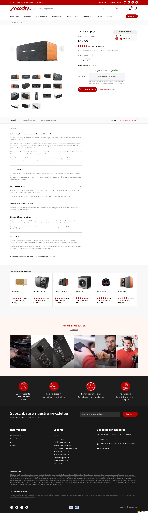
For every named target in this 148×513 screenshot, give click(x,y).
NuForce (62, 480)
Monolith (128, 479)
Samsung (21, 482)
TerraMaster (120, 482)
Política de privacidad (61, 461)
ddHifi (76, 477)
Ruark (16, 482)
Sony (79, 482)
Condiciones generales (61, 458)
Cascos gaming (74, 495)
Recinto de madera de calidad (21, 204)
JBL (41, 479)
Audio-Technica (64, 475)
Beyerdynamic (88, 475)
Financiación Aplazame (61, 454)
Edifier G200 (101, 291)
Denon (56, 477)
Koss (55, 479)
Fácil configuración (17, 186)
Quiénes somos (15, 436)
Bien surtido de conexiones (21, 217)
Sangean (27, 482)
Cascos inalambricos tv (87, 495)
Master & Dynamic (93, 479)
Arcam (23, 475)
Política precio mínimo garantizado (65, 448)
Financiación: (82, 77)
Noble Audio (49, 480)
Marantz (79, 479)
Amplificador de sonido (27, 495)
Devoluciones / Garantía (62, 442)
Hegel (16, 479)
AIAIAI (18, 475)
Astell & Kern (29, 475)
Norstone (57, 480)
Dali (42, 477)
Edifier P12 (122, 291)
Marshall (85, 479)
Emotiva (99, 477)
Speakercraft (94, 482)
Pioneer (91, 480)
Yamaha (54, 484)
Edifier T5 (79, 291)
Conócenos (74, 330)
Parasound (80, 480)
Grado (12, 479)
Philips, (87, 480)
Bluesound (97, 475)
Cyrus (38, 477)
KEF (48, 479)
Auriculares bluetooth (112, 495)
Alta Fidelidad (31, 497)
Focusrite (128, 477)
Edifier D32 (16, 291)
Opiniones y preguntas (48, 120)
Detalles (14, 120)
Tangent (109, 482)
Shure (58, 482)
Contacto (13, 445)
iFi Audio (34, 479)
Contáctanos (52, 256)
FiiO (108, 477)
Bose (102, 475)
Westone (40, 484)
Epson (105, 477)
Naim (38, 480)
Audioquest (55, 475)
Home (12, 22)
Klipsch (51, 479)
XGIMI (50, 484)
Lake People (61, 479)
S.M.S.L (53, 482)
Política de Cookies (60, 464)
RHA (131, 480)
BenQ (82, 475)
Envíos (56, 436)
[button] (83, 46)
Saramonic (34, 482)
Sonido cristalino (16, 169)
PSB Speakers (106, 480)
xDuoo (46, 484)
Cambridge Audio (118, 475)
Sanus (62, 482)
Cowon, (21, 477)
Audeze (36, 475)
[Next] (61, 49)
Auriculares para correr (54, 495)
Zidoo (60, 484)
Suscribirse (130, 414)
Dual (79, 477)
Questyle (114, 480)
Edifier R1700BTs (61, 291)
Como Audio (27, 477)
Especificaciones (29, 120)
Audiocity (41, 475)
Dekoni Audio (63, 477)
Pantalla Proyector (20, 497)
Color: (80, 55)
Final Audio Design (115, 477)
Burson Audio (109, 475)
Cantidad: (81, 60)
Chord (16, 477)
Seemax (40, 482)
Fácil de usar (15, 236)
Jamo (44, 479)
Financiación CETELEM (61, 451)
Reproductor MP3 (100, 495)
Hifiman (28, 479)
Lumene (68, 479)
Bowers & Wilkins (74, 475)
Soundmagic (68, 482)
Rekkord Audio (125, 480)
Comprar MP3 (65, 495)
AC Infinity (13, 475)
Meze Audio (110, 479)
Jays (38, 479)
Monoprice (13, 480)
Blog (11, 442)
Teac (114, 482)
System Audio (102, 482)
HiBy (20, 479)
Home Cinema (124, 495)
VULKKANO (33, 484)
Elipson (94, 477)
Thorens (127, 482)
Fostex (134, 477)
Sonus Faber (85, 482)
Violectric (21, 484)
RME (135, 480)
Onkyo (75, 480)
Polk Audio (98, 480)
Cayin (126, 475)
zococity (135, 507)
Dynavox (84, 477)
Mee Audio (103, 479)
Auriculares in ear (40, 495)
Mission (117, 479)
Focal (123, 477)
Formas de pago (59, 439)
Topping (132, 482)
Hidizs (24, 479)
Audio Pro (48, 475)
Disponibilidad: (83, 66)
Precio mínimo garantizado (106, 89)
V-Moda (27, 484)
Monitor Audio (21, 480)
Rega (118, 480)
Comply (33, 477)
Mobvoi (122, 479)
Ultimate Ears (14, 484)
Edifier (90, 477)
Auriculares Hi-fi (15, 495)
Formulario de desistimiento (63, 445)
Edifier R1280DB (39, 291)
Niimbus (42, 480)
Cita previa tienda (16, 439)
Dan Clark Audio (48, 477)
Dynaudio (70, 477)
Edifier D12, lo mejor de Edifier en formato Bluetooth (30, 134)
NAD (34, 480)
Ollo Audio (69, 480)
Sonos (75, 482)
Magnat (73, 479)
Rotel (11, 482)
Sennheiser (47, 482)
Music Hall (29, 480)
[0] (130, 8)
